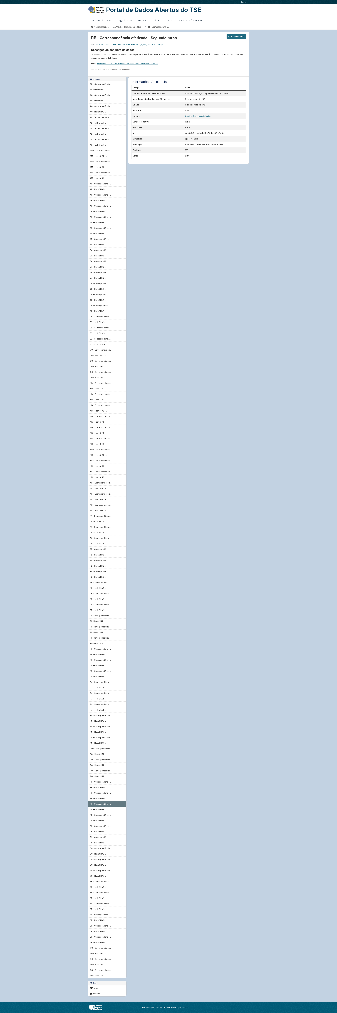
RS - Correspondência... (100, 815)
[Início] (92, 26)
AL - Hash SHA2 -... (98, 123)
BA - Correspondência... (100, 250)
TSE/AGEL (116, 26)
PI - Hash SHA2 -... (98, 621)
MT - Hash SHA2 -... (98, 488)
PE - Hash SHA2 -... (98, 588)
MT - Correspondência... (100, 483)
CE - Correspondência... (100, 283)
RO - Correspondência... (100, 748)
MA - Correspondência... (100, 383)
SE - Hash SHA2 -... (98, 887)
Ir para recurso (237, 36)
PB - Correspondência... (100, 549)
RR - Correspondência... (158, 26)
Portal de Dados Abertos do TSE (153, 9)
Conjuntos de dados (101, 20)
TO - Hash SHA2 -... (98, 953)
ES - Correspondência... (100, 317)
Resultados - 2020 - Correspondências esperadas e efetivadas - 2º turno (127, 63)
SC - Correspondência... (100, 848)
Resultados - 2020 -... (134, 26)
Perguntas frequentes (191, 20)
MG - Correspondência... (100, 416)
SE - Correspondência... (100, 881)
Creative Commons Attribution (198, 116)
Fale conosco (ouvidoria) (152, 1007)
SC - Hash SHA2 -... (98, 854)
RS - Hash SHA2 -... (98, 820)
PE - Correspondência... (100, 582)
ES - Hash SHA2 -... (98, 322)
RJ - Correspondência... (100, 682)
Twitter (95, 988)
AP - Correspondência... (100, 184)
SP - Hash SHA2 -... (98, 920)
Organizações (125, 20)
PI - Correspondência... (100, 616)
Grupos (142, 20)
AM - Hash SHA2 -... (98, 156)
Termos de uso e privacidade (176, 1007)
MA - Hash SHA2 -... (98, 389)
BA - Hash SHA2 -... (98, 256)
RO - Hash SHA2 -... (98, 754)
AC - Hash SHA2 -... (98, 89)
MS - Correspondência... (100, 449)
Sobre (155, 20)
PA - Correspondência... (100, 516)
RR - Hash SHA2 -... (98, 787)
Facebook (96, 994)
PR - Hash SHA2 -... (98, 654)
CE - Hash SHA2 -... (98, 289)
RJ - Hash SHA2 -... (98, 688)
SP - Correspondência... (100, 915)
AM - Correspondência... (100, 150)
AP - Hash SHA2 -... (98, 189)
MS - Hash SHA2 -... (98, 455)
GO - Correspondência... (100, 350)
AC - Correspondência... (100, 84)
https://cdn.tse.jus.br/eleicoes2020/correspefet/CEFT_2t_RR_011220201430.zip (129, 44)
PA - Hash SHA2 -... (98, 521)
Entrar (243, 2)
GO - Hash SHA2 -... (98, 355)
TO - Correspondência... (100, 948)
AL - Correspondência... (100, 117)
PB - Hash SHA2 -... (98, 555)
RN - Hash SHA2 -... (98, 721)
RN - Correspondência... (100, 715)
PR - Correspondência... (100, 649)
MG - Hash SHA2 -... (98, 422)
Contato (169, 20)
